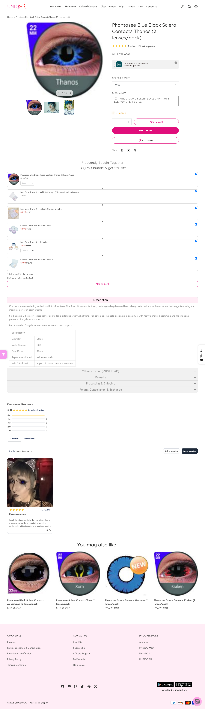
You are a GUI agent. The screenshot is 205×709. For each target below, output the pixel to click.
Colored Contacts (88, 6)
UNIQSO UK (145, 653)
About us (143, 642)
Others (131, 6)
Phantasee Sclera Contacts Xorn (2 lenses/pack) (75, 602)
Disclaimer (119, 93)
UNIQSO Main (146, 648)
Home (10, 17)
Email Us (77, 642)
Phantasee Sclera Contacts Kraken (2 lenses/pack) (174, 602)
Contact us (151, 6)
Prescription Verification (19, 653)
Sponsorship (79, 648)
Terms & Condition (16, 665)
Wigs (121, 6)
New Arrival (56, 6)
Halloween (70, 6)
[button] (102, 300)
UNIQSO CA (20, 702)
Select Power (121, 78)
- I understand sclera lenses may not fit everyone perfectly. (143, 100)
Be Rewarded (79, 659)
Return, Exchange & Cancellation (24, 648)
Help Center (79, 665)
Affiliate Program (81, 653)
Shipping (11, 642)
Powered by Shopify (39, 702)
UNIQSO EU (145, 659)
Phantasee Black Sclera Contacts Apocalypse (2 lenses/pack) (25, 602)
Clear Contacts (108, 6)
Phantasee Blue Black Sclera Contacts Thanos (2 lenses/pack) (43, 17)
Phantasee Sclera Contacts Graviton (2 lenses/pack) (126, 602)
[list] (64, 60)
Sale (140, 6)
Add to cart (156, 121)
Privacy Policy (14, 659)
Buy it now (145, 130)
